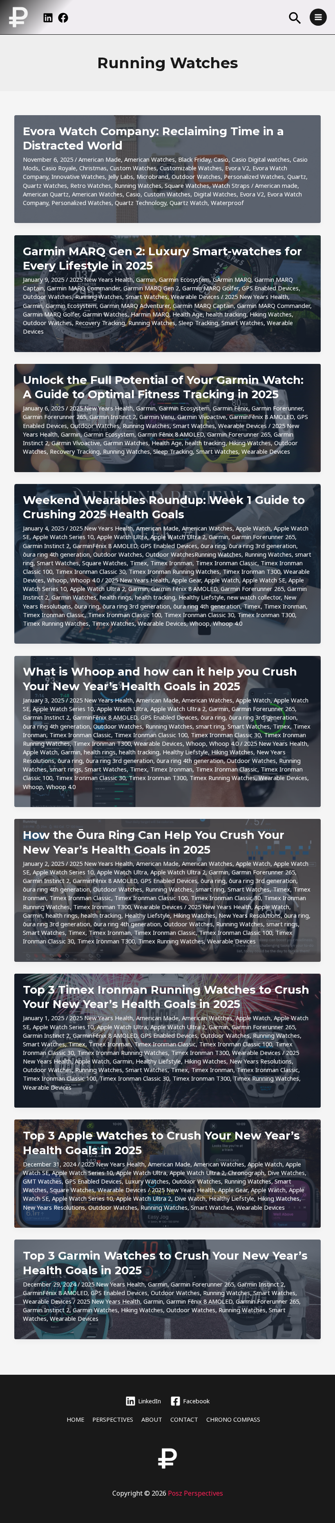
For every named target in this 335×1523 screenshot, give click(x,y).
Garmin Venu (156, 417)
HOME (75, 1419)
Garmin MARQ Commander (83, 288)
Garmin (146, 279)
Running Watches (137, 185)
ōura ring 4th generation (56, 554)
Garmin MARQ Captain (203, 305)
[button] (295, 19)
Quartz (296, 176)
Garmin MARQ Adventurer (135, 305)
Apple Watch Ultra (122, 537)
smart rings (65, 769)
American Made (99, 159)
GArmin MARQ (232, 279)
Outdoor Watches (196, 176)
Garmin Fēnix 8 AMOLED (171, 434)
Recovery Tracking (100, 323)
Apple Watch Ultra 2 (177, 537)
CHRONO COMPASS (233, 1419)
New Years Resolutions (250, 915)
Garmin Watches (105, 314)
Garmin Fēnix (230, 408)
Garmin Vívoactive (201, 417)
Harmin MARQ (150, 314)
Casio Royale (59, 168)
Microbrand (152, 176)
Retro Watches (90, 185)
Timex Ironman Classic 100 (124, 615)
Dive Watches (286, 1172)
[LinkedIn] (48, 18)
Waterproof (227, 202)
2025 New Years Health (101, 279)
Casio (221, 159)
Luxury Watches (147, 1181)
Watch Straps (231, 185)
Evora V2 (237, 168)
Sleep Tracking (198, 323)
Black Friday (194, 159)
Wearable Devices (195, 296)
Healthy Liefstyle (201, 597)
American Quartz (46, 194)
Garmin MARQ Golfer (210, 288)
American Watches (149, 159)
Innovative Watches (78, 176)
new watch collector (254, 597)
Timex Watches (113, 623)
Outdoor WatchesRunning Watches (193, 554)
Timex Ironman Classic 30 (90, 571)
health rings (116, 597)
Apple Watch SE (263, 580)
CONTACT (184, 1419)
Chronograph (246, 1172)
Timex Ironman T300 (251, 571)
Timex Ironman (171, 563)
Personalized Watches (254, 176)
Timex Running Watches (56, 623)
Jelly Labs (120, 176)
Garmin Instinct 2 (112, 417)
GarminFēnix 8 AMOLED (261, 417)
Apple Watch (253, 528)
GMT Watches (42, 1181)
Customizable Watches (191, 168)
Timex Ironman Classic (226, 563)
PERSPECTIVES (112, 1419)
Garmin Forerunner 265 (54, 417)
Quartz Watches (45, 185)
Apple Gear (186, 580)
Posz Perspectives (195, 1493)
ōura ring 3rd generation (262, 546)
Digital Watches (215, 194)
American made (276, 185)
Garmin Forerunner (277, 408)
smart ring (210, 726)
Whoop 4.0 (85, 580)
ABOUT (151, 1419)
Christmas (93, 168)
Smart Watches (146, 296)
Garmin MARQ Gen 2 (151, 288)
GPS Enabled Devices (270, 288)
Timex (138, 563)
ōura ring (213, 546)
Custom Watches (133, 168)
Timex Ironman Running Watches (174, 571)
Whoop (57, 580)
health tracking (226, 314)
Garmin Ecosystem (184, 279)
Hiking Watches (271, 314)
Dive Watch (189, 1198)
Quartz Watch (189, 202)
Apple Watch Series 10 (63, 537)
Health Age (187, 314)
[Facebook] (63, 18)
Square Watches (187, 185)
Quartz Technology (140, 202)
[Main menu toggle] (318, 17)
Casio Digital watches (261, 159)
